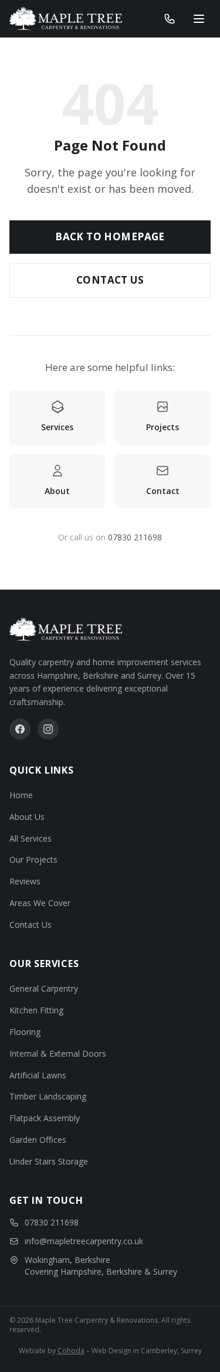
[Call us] (169, 18)
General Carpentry (43, 988)
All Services (30, 838)
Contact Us (110, 280)
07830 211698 (135, 537)
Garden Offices (37, 1139)
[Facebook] (20, 729)
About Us (27, 816)
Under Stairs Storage (48, 1161)
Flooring (24, 1031)
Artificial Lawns (37, 1075)
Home (21, 795)
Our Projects (33, 859)
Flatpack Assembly (44, 1118)
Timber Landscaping (47, 1096)
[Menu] (199, 18)
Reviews (24, 881)
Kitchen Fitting (36, 1010)
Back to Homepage (110, 236)
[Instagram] (48, 729)
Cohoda (70, 1351)
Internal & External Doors (57, 1053)
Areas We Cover (39, 902)
